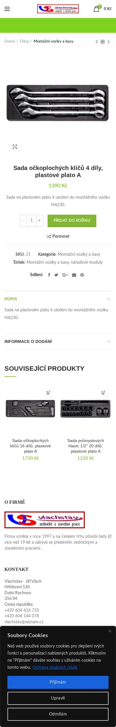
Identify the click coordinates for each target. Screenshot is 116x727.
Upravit (58, 698)
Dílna (24, 41)
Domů (9, 41)
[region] (58, 676)
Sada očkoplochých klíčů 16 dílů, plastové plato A (30, 446)
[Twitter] (56, 275)
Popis (10, 299)
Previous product (97, 42)
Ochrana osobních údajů (54, 668)
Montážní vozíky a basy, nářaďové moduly (64, 262)
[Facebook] (49, 275)
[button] (48, 393)
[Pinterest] (82, 275)
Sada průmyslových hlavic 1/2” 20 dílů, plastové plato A (85, 446)
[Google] (65, 275)
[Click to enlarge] (15, 147)
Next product (109, 42)
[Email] (74, 275)
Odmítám (58, 714)
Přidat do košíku (72, 221)
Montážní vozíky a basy (53, 41)
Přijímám (58, 682)
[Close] (109, 630)
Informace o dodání (28, 341)
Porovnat (60, 236)
